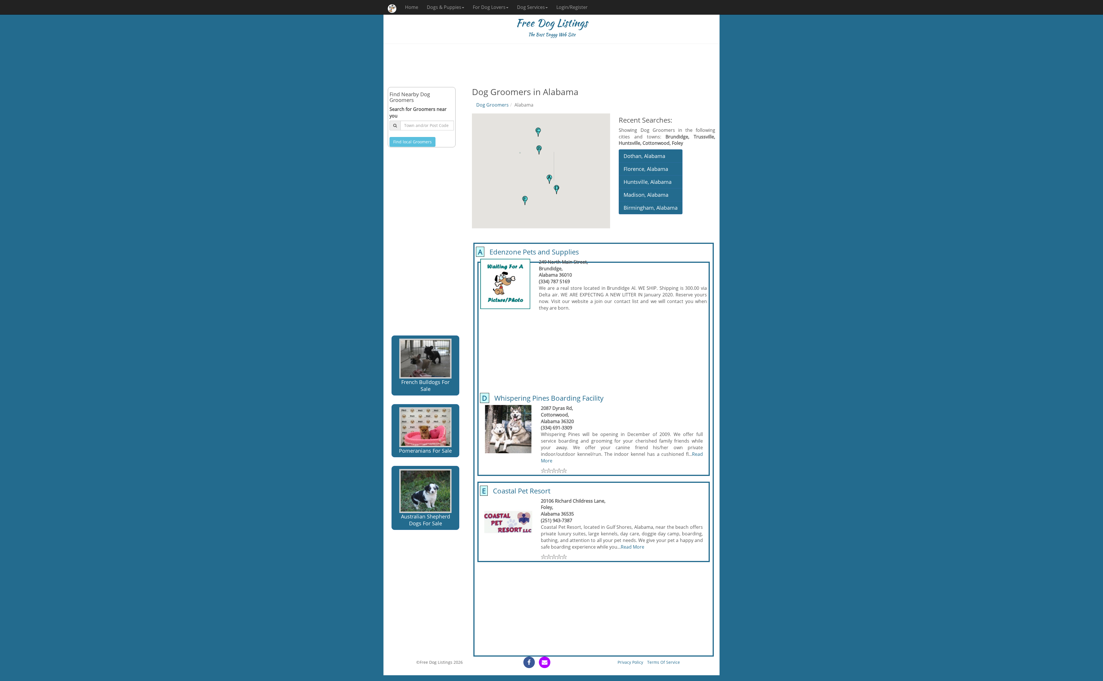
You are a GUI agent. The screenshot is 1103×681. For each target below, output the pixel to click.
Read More (632, 547)
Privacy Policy (630, 662)
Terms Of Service (663, 662)
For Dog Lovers (489, 7)
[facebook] (529, 662)
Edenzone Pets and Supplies (527, 251)
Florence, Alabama (646, 168)
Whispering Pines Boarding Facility (541, 398)
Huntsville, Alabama (648, 181)
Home (411, 7)
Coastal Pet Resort (515, 490)
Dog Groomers (492, 105)
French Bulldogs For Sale (425, 385)
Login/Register (572, 7)
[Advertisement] (551, 65)
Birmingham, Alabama (651, 207)
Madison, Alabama (646, 194)
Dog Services (531, 7)
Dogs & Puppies (444, 7)
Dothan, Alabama (644, 156)
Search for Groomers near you (418, 112)
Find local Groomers (412, 141)
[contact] (544, 662)
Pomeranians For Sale (425, 450)
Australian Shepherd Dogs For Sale (425, 520)
